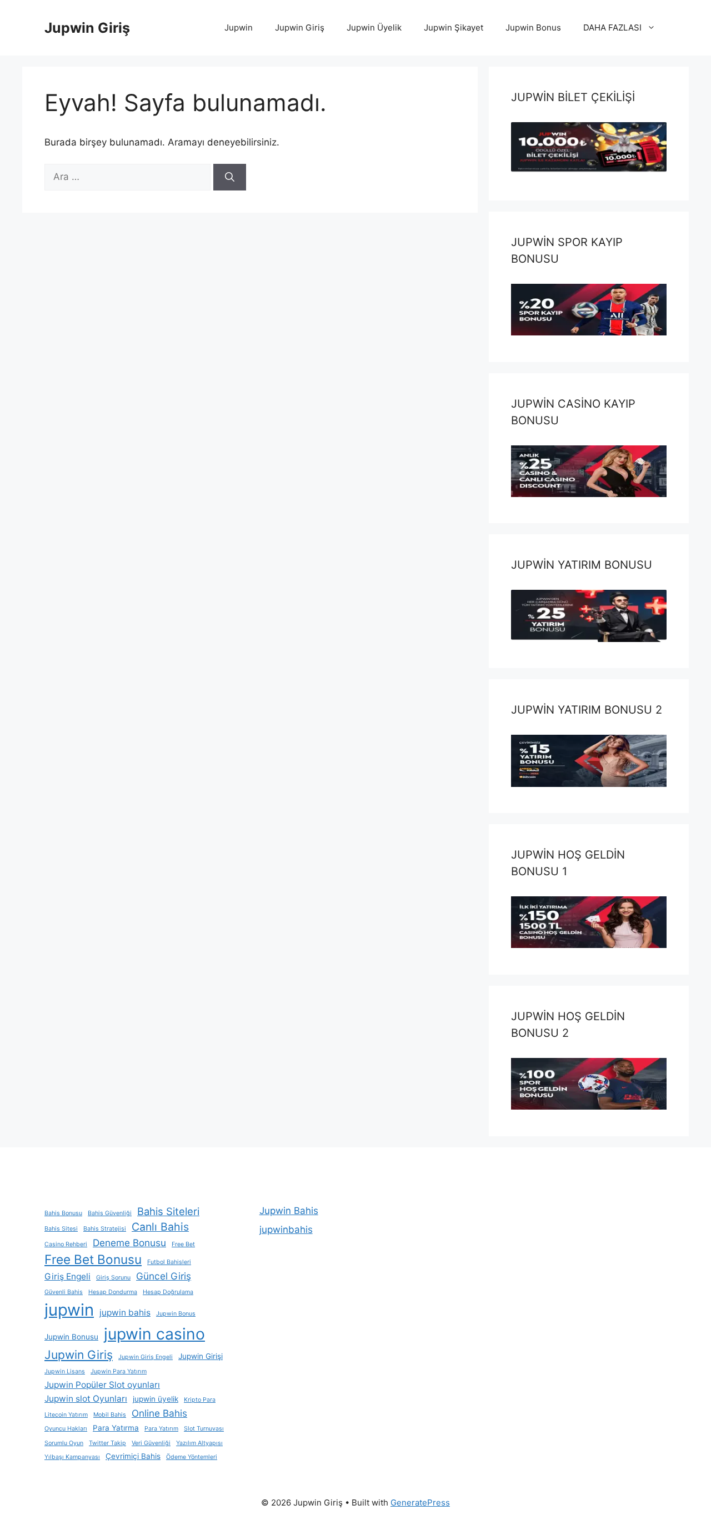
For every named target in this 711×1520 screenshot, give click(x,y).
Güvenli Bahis (63, 1292)
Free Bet (183, 1244)
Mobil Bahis (109, 1414)
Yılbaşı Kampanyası (72, 1457)
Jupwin (238, 27)
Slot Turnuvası (204, 1428)
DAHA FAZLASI (612, 27)
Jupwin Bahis (288, 1210)
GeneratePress (420, 1502)
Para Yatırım (161, 1428)
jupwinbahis (286, 1229)
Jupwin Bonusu (71, 1336)
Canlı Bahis (160, 1226)
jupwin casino (154, 1334)
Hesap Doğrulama (168, 1292)
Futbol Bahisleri (169, 1262)
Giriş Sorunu (113, 1277)
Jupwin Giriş (87, 27)
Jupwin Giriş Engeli (145, 1357)
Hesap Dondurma (112, 1292)
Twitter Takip (107, 1443)
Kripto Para (200, 1399)
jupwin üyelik (155, 1398)
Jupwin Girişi (200, 1356)
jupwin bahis (125, 1312)
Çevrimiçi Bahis (133, 1456)
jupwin (69, 1310)
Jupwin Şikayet (453, 27)
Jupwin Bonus (533, 27)
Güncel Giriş (163, 1276)
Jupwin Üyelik (374, 27)
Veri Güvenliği (151, 1443)
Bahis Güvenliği (110, 1213)
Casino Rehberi (65, 1244)
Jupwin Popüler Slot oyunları (102, 1384)
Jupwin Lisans (64, 1371)
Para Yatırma (116, 1427)
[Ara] (229, 177)
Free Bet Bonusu (93, 1259)
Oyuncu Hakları (65, 1428)
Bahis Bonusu (63, 1213)
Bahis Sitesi (61, 1228)
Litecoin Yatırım (66, 1414)
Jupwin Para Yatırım (119, 1371)
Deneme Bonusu (129, 1242)
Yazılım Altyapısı (199, 1443)
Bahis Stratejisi (104, 1228)
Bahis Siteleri (168, 1211)
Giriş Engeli (67, 1276)
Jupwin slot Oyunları (85, 1398)
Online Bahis (159, 1413)
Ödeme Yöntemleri (191, 1457)
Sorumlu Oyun (63, 1443)
